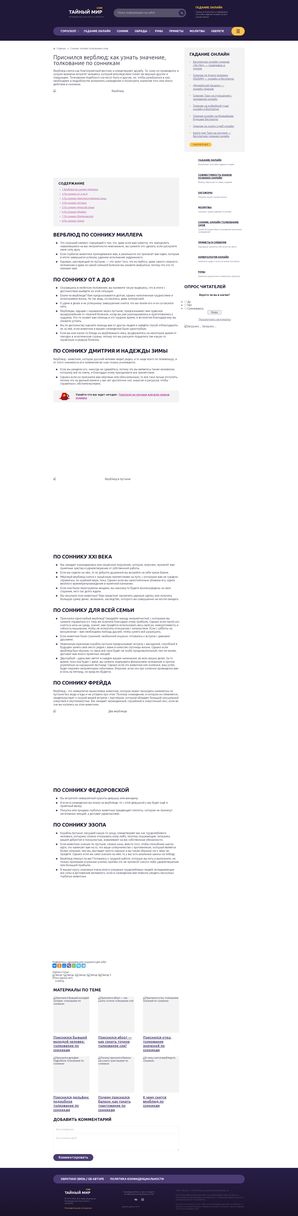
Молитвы (197, 31)
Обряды (141, 31)
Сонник (122, 31)
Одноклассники (142, 1199)
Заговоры (205, 192)
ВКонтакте (135, 1199)
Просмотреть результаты (214, 319)
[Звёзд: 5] (105, 975)
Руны (159, 31)
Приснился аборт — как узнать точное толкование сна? (115, 1041)
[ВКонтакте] (54, 966)
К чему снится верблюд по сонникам (154, 1101)
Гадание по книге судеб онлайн (213, 126)
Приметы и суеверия (212, 242)
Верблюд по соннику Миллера (80, 189)
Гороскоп (68, 31)
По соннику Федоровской (77, 216)
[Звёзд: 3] (82, 975)
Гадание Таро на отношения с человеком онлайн (212, 97)
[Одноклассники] (59, 966)
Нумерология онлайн (213, 257)
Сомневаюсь (195, 308)
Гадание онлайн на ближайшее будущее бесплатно (213, 117)
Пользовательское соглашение (78, 1208)
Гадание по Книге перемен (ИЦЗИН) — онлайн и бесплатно (213, 77)
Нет (189, 305)
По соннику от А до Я (74, 194)
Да (189, 301)
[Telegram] (83, 966)
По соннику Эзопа (73, 220)
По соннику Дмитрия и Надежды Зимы (84, 198)
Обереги (217, 31)
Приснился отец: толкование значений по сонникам (157, 1043)
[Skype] (79, 966)
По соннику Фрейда (74, 211)
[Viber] (69, 966)
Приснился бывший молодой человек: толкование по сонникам (70, 1043)
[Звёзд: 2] (70, 975)
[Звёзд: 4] (93, 975)
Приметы (176, 31)
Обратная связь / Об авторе (82, 1178)
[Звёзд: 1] (58, 975)
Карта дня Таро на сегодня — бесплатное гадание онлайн (212, 134)
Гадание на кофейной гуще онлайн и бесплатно (211, 107)
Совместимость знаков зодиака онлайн (215, 176)
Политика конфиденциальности (137, 1178)
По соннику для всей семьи (78, 207)
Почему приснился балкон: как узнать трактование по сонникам (114, 1103)
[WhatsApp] (74, 966)
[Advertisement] (103, 440)
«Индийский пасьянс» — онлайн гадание (208, 87)
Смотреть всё (200, 144)
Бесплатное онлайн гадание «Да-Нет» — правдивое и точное (211, 65)
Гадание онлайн (209, 7)
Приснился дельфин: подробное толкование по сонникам (71, 1103)
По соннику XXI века (74, 203)
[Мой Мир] (64, 966)
